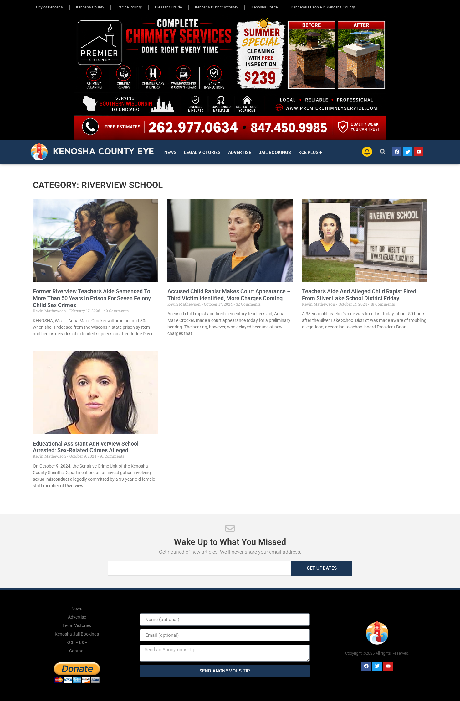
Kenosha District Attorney (216, 7)
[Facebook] (396, 151)
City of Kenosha (49, 7)
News (170, 152)
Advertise (239, 152)
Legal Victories (202, 152)
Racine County (129, 7)
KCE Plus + (310, 152)
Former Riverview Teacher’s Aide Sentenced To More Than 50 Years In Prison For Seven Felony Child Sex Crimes (92, 298)
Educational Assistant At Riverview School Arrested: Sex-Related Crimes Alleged (86, 447)
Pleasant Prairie (168, 7)
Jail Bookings (275, 152)
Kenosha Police (264, 7)
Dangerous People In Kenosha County (323, 7)
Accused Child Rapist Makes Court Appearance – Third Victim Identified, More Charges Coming (228, 294)
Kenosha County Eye (103, 151)
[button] (383, 152)
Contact (77, 650)
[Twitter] (407, 151)
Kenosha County (90, 7)
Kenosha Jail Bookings (77, 633)
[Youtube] (418, 151)
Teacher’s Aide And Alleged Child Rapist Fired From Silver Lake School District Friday (359, 294)
